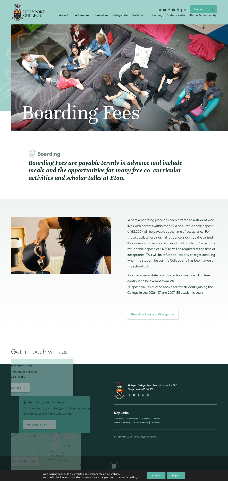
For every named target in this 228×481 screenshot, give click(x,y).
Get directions (20, 461)
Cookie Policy (141, 422)
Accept (156, 475)
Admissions (132, 418)
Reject (175, 475)
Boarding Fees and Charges (150, 314)
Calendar (118, 418)
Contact (198, 9)
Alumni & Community (203, 15)
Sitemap (156, 422)
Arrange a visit (37, 424)
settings (134, 477)
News (157, 418)
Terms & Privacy (122, 422)
